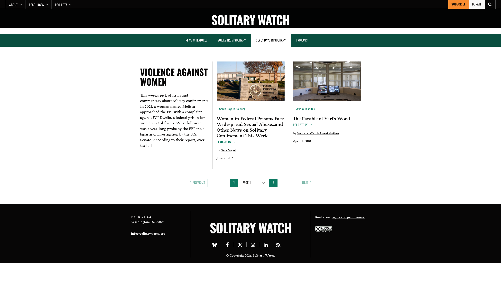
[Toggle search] (490, 4)
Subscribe (458, 4)
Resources (36, 4)
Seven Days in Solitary (271, 40)
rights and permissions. (348, 216)
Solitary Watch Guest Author (318, 132)
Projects (61, 4)
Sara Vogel (228, 149)
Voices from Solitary (232, 40)
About (13, 4)
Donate (477, 4)
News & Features (196, 40)
